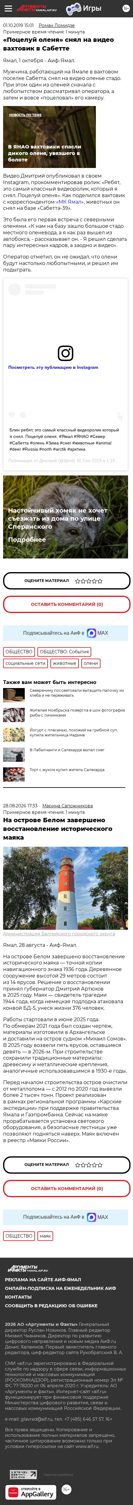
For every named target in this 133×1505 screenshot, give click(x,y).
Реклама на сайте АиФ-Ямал (43, 1279)
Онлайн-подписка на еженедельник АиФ (60, 1288)
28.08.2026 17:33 (20, 806)
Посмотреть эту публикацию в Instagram (53, 367)
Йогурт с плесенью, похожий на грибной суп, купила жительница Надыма (74, 732)
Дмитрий (48, 460)
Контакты (18, 1297)
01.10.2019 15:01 (18, 25)
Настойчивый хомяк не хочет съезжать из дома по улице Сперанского (58, 518)
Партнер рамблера (58, 1474)
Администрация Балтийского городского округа (59, 934)
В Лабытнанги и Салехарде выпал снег (67, 750)
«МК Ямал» (70, 202)
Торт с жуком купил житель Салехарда (67, 769)
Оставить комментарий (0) (67, 604)
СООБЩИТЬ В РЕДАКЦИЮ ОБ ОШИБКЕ (51, 1306)
